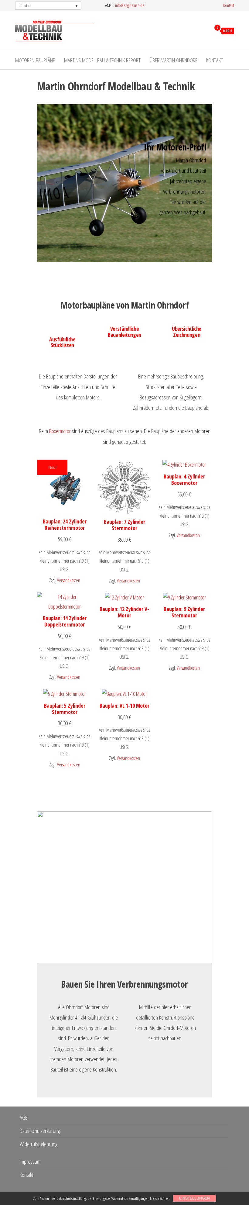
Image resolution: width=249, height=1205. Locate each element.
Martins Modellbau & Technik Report (102, 60)
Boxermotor (60, 431)
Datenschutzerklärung (40, 1131)
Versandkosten (68, 580)
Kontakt (228, 5)
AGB (24, 1117)
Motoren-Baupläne (35, 60)
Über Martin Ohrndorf (173, 60)
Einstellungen (194, 1198)
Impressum (30, 1161)
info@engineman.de (129, 5)
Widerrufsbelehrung (38, 1144)
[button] (48, 6)
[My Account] (204, 30)
